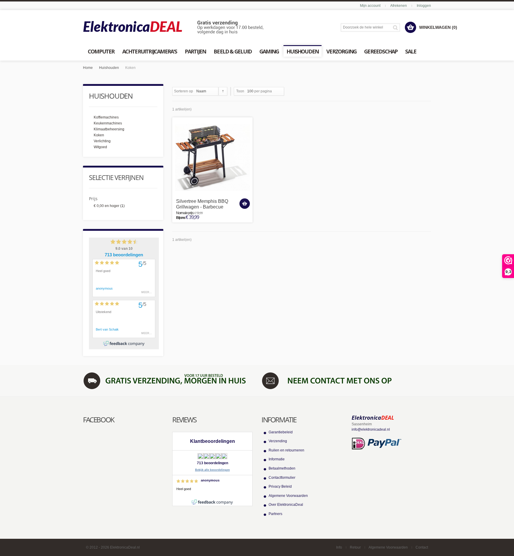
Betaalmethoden (282, 468)
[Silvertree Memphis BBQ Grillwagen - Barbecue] (212, 157)
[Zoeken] (396, 27)
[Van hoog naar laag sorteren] (223, 91)
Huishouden (109, 68)
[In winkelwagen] (244, 203)
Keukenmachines (108, 123)
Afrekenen (398, 6)
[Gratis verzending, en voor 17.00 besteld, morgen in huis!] (168, 380)
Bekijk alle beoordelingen (212, 469)
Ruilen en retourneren (286, 450)
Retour (355, 547)
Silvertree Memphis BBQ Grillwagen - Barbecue (202, 204)
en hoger (106, 206)
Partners (275, 514)
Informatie (277, 459)
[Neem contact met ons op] (346, 380)
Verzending (278, 441)
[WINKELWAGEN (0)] (410, 27)
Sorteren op (183, 91)
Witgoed (100, 147)
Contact (422, 547)
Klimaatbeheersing (109, 129)
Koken (99, 135)
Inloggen (424, 6)
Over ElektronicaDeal (286, 505)
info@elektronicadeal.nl (371, 429)
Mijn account (370, 6)
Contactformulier (282, 478)
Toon (240, 91)
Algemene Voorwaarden (288, 496)
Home (88, 68)
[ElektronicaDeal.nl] (173, 27)
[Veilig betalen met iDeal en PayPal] (376, 443)
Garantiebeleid (281, 432)
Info (339, 547)
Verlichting (102, 141)
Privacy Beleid (280, 486)
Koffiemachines (106, 117)
